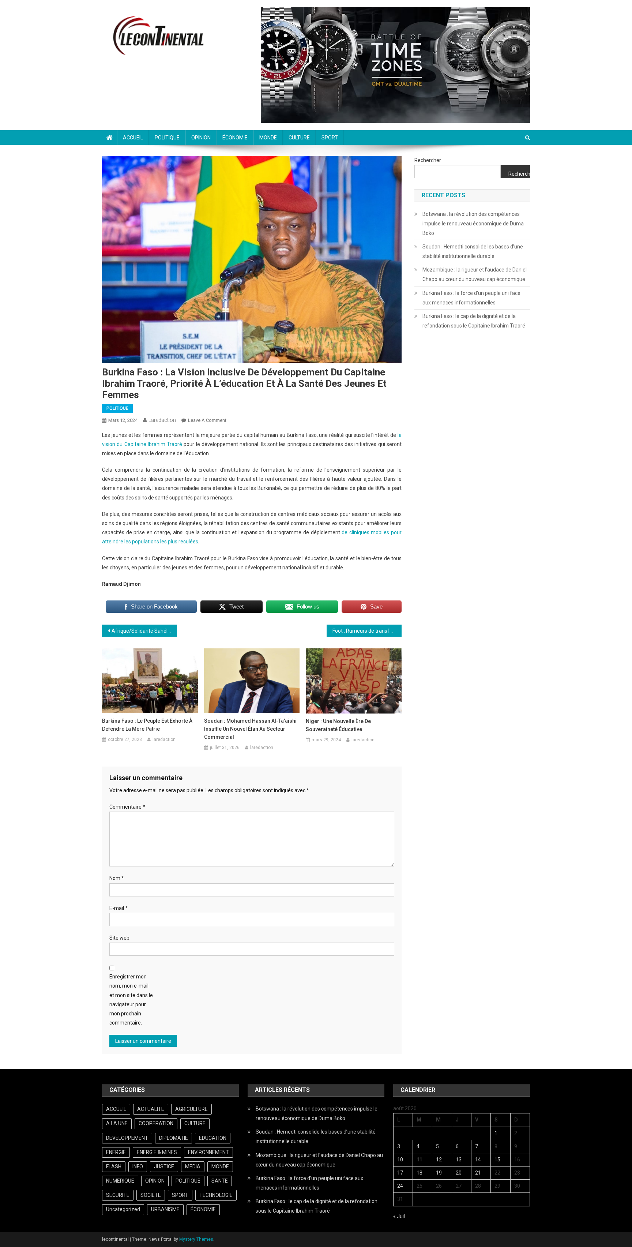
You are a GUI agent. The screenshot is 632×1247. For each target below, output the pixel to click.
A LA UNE (117, 1123)
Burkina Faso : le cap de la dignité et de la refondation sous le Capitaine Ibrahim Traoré (473, 321)
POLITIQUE (167, 138)
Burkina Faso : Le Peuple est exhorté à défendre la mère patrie (147, 725)
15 (497, 1159)
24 (400, 1186)
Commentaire (127, 807)
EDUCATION (212, 1138)
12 (439, 1159)
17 (400, 1173)
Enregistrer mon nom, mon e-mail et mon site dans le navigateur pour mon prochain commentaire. (131, 1000)
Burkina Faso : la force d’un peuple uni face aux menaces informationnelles (471, 298)
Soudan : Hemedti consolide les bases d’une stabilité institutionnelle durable (472, 251)
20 (459, 1173)
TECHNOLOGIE (216, 1195)
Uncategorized (123, 1209)
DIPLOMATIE (173, 1138)
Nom (116, 878)
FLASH (113, 1166)
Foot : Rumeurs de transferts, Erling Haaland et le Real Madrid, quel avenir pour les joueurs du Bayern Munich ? (367, 631)
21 (478, 1173)
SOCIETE (150, 1195)
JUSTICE (164, 1166)
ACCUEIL (133, 138)
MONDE (268, 138)
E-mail (118, 908)
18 (419, 1173)
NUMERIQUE (120, 1181)
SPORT (329, 138)
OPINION (201, 138)
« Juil (399, 1216)
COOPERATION (156, 1123)
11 (419, 1159)
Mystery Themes (196, 1239)
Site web (119, 938)
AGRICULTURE (191, 1109)
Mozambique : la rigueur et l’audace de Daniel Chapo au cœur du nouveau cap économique (474, 274)
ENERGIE (116, 1152)
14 (478, 1159)
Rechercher (427, 160)
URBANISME (165, 1209)
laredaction (162, 420)
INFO (137, 1166)
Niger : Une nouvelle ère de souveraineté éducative (338, 725)
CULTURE (299, 138)
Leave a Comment (207, 420)
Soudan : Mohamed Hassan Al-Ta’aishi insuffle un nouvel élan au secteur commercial (250, 729)
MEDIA (192, 1166)
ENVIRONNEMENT (208, 1152)
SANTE (219, 1181)
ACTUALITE (150, 1109)
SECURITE (117, 1195)
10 (400, 1159)
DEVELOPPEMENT (127, 1138)
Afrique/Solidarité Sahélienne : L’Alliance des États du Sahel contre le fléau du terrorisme (144, 631)
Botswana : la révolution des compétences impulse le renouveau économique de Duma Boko (473, 223)
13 (459, 1159)
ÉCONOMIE (235, 138)
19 (439, 1173)
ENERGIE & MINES (157, 1152)
